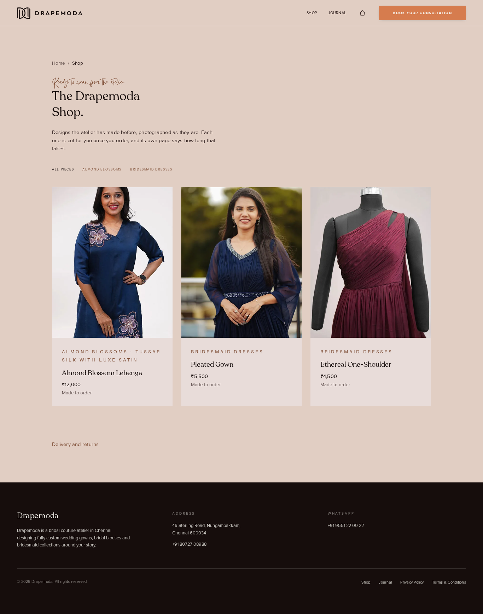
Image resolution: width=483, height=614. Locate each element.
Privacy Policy (412, 582)
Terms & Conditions (449, 582)
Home (58, 63)
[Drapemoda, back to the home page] (50, 13)
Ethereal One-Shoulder (355, 364)
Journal (337, 13)
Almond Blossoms (102, 169)
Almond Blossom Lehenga (102, 373)
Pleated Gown (212, 364)
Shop (312, 13)
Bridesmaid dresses (151, 169)
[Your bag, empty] (362, 13)
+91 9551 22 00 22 (346, 525)
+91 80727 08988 (189, 544)
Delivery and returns (75, 444)
